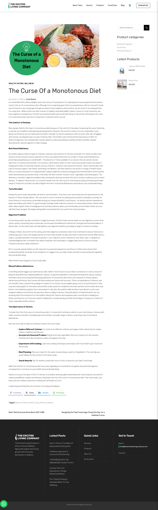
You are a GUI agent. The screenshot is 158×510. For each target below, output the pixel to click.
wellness (50, 403)
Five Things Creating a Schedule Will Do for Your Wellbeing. (59, 482)
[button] (3, 504)
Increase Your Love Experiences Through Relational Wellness (58, 471)
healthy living (33, 403)
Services (87, 443)
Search (147, 28)
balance (18, 403)
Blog (122, 5)
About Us (87, 454)
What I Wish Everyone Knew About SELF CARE (26, 412)
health (24, 403)
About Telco (77, 5)
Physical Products (124, 51)
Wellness (29, 83)
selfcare (42, 403)
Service (89, 5)
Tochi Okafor (31, 99)
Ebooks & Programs (124, 44)
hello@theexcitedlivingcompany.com (131, 446)
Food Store (112, 5)
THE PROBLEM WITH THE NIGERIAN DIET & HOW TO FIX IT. (62, 461)
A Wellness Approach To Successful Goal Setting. (59, 453)
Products (100, 5)
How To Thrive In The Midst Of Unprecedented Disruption (61, 444)
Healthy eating (16, 83)
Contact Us (143, 5)
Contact (122, 453)
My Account (89, 459)
